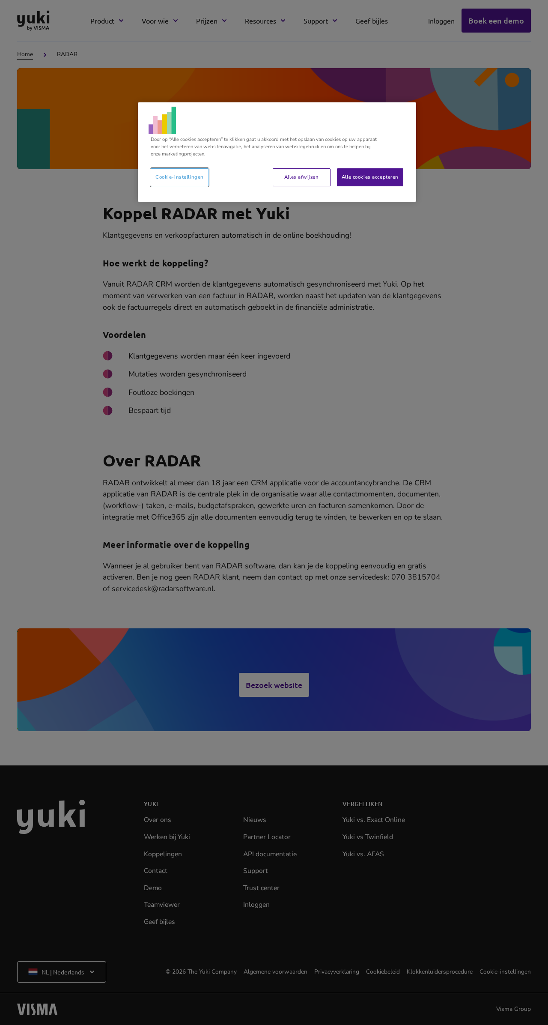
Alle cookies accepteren (370, 176)
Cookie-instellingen (179, 176)
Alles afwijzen (301, 176)
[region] (277, 152)
